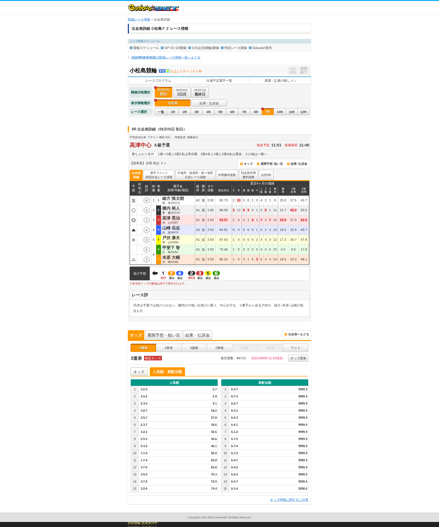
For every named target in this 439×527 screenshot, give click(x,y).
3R (197, 112)
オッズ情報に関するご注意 (289, 500)
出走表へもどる (298, 334)
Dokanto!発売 (262, 48)
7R (244, 112)
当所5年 (266, 175)
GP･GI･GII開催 (175, 48)
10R (280, 112)
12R (303, 112)
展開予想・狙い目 (163, 335)
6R (232, 112)
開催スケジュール (146, 48)
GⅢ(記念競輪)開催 (205, 48)
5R (220, 112)
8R (256, 112)
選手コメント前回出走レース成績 (159, 175)
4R (208, 112)
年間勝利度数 (227, 175)
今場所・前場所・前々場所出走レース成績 (195, 175)
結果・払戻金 (209, 103)
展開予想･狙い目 (272, 163)
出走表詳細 (136, 175)
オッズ (248, 163)
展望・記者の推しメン (281, 80)
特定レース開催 (236, 48)
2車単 (169, 348)
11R (291, 112)
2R (185, 112)
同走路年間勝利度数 (248, 175)
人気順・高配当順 (167, 372)
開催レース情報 (139, 19)
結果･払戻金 (299, 163)
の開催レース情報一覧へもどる (166, 57)
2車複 (219, 348)
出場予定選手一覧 (219, 80)
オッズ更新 (298, 358)
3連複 (194, 348)
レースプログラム (158, 80)
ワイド (295, 348)
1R (173, 112)
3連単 (143, 348)
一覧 (161, 112)
